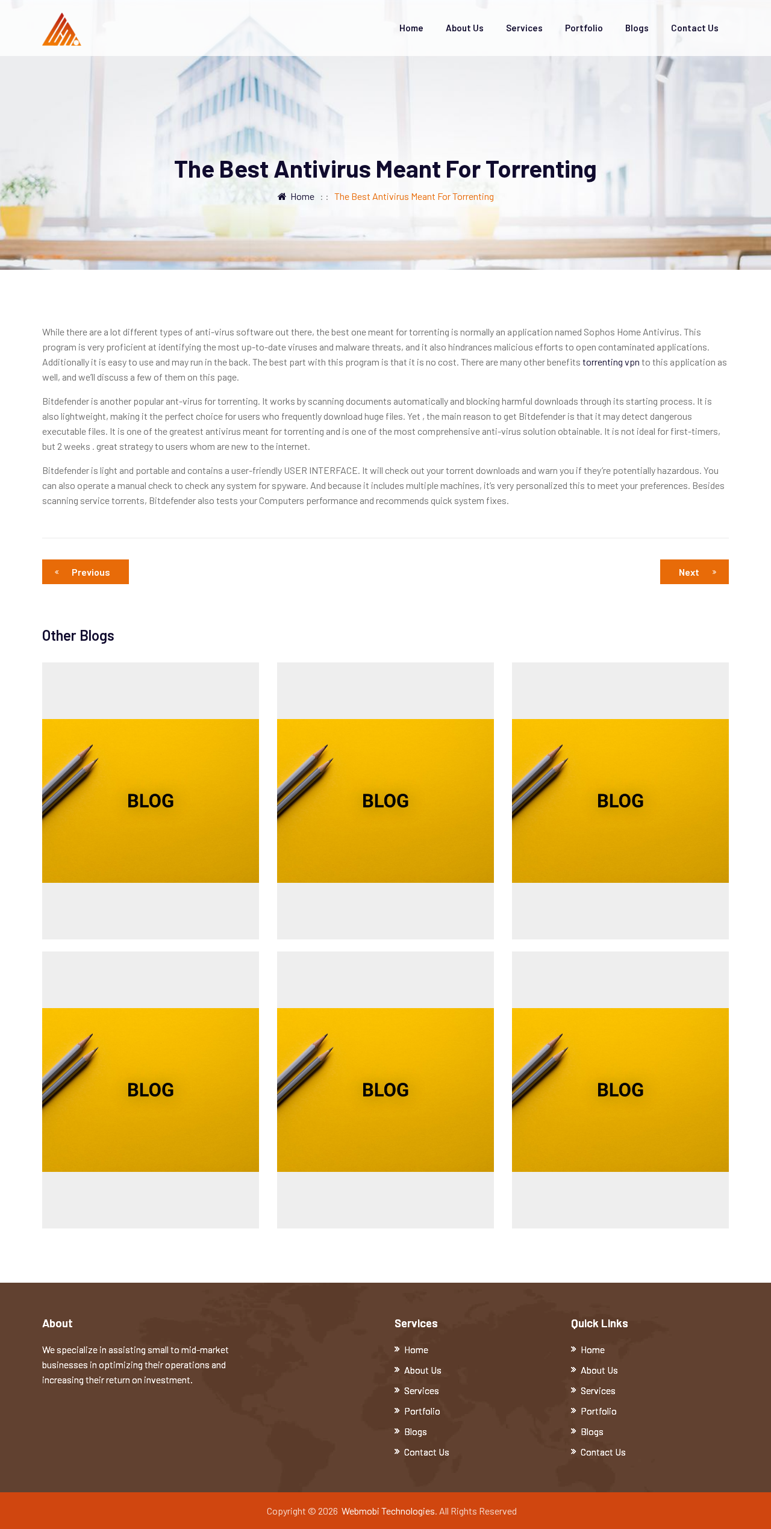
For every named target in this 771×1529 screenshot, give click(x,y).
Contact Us (695, 27)
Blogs (637, 27)
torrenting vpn (611, 361)
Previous (91, 572)
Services (524, 27)
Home (411, 27)
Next (689, 572)
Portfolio (584, 27)
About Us (465, 27)
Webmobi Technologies (388, 1510)
